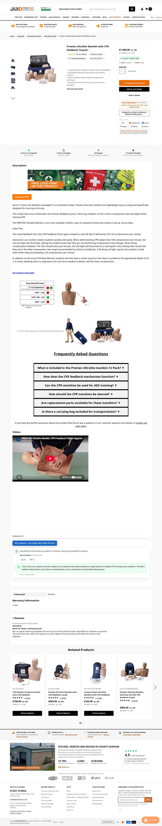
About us (70, 810)
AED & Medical (54, 17)
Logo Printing (115, 17)
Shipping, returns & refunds (76, 794)
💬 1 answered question (77, 58)
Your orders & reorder (100, 794)
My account (96, 791)
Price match (45, 797)
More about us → (64, 767)
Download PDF (22, 197)
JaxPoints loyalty (98, 797)
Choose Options (27, 713)
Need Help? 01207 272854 (70, 9)
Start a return (71, 804)
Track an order (72, 801)
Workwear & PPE (31, 17)
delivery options (22, 737)
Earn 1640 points (129, 102)
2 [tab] (82, 723)
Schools (126, 17)
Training (75, 17)
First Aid (18, 17)
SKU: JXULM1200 (97, 58)
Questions (17, 536)
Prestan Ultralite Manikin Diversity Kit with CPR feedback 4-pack (131, 695)
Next (13, 98)
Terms (55, 822)
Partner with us (97, 801)
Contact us (70, 807)
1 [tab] (80, 723)
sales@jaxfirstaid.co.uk (18, 799)
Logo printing (46, 807)
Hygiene (43, 17)
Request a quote (47, 794)
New (152, 17)
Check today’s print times (132, 735)
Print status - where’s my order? (78, 797)
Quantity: (123, 67)
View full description (75, 89)
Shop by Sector (138, 17)
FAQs (68, 791)
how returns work (71, 735)
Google (138, 63)
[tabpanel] (27, 687)
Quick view (27, 672)
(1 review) (77, 54)
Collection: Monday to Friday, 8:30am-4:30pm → (21, 812)
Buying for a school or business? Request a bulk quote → (134, 113)
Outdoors (96, 17)
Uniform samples (47, 804)
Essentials (85, 17)
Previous (13, 48)
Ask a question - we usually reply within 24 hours (35, 543)
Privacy (61, 822)
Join (148, 800)
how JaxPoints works (138, 106)
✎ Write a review (96, 54)
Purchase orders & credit (49, 791)
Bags (105, 17)
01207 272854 (18, 791)
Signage (65, 17)
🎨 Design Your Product (134, 83)
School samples (46, 801)
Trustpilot (125, 63)
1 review (27, 698)
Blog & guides (97, 804)
